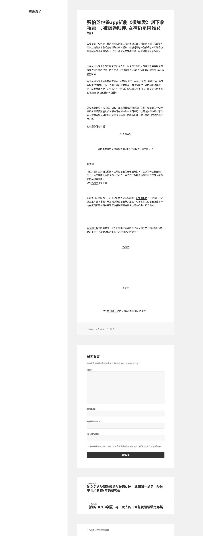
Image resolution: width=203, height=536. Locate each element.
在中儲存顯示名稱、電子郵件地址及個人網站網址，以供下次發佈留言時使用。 (126, 446)
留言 (90, 370)
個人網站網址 (93, 433)
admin (111, 329)
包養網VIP (123, 149)
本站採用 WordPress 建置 (98, 529)
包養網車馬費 (111, 81)
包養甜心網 (113, 310)
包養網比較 (92, 228)
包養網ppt (92, 92)
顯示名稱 (91, 409)
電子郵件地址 (93, 421)
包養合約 (127, 107)
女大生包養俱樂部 (132, 66)
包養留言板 (97, 47)
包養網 (146, 47)
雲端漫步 (35, 11)
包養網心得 (92, 126)
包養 (125, 70)
